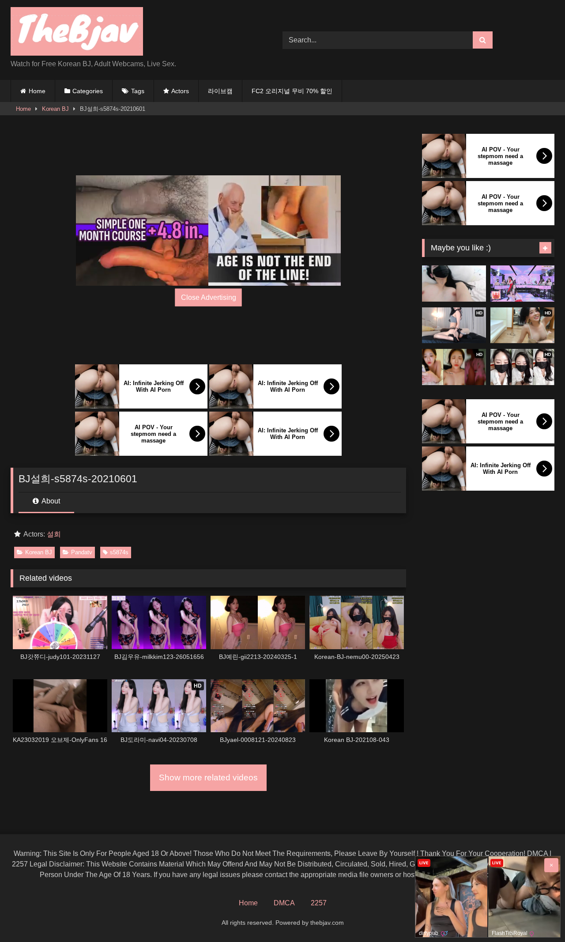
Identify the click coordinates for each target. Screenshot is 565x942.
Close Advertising (208, 297)
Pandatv (81, 552)
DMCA (284, 903)
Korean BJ (55, 109)
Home (37, 91)
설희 (54, 534)
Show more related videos (208, 777)
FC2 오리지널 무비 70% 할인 (292, 91)
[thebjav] (77, 33)
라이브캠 (220, 91)
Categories (87, 91)
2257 (319, 903)
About (50, 501)
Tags (137, 91)
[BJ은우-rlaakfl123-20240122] (454, 283)
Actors (180, 91)
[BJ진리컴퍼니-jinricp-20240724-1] (522, 283)
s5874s (119, 552)
